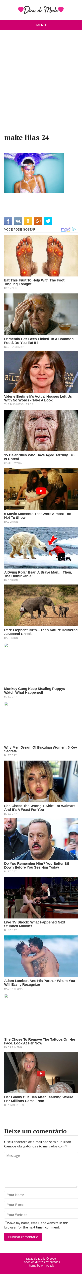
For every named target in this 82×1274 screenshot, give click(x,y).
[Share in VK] (18, 221)
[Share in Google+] (38, 221)
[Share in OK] (28, 221)
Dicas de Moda (36, 1258)
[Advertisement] (41, 83)
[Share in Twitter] (48, 221)
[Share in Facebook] (8, 221)
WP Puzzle (48, 1265)
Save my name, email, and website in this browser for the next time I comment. (36, 1225)
